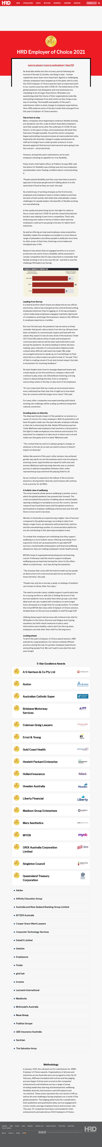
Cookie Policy (71, 1126)
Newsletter (30, 1126)
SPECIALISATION (28, 3)
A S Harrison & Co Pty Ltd (39, 672)
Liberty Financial (33, 798)
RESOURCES (57, 3)
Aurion (27, 684)
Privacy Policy (61, 1126)
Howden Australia (34, 786)
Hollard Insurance (34, 774)
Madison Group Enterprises (40, 810)
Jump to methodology (54, 65)
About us (4, 1133)
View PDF (69, 65)
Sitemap (18, 1133)
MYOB (27, 835)
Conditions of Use (39, 1126)
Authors (23, 1126)
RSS (23, 1133)
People (11, 1126)
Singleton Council (34, 863)
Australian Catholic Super (39, 696)
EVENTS (38, 3)
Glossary (17, 1126)
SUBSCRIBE (67, 3)
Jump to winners (35, 65)
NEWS (18, 3)
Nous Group (22, 1015)
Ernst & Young (32, 737)
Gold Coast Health (34, 749)
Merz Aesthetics (33, 823)
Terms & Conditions (6, 1128)
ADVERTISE (77, 3)
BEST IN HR (47, 3)
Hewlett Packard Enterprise (40, 761)
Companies (4, 1126)
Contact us (11, 1133)
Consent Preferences (51, 1126)
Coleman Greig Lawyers (38, 725)
